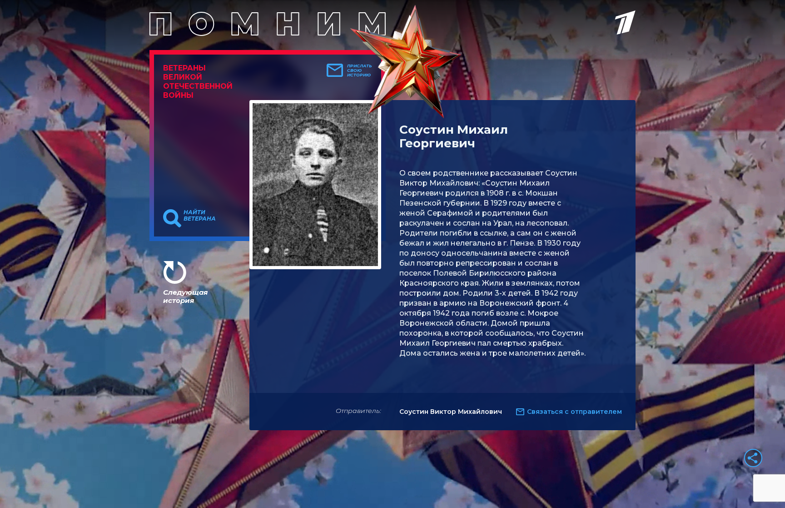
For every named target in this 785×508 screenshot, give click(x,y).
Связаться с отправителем (574, 411)
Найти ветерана (200, 215)
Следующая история (185, 296)
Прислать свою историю (359, 70)
